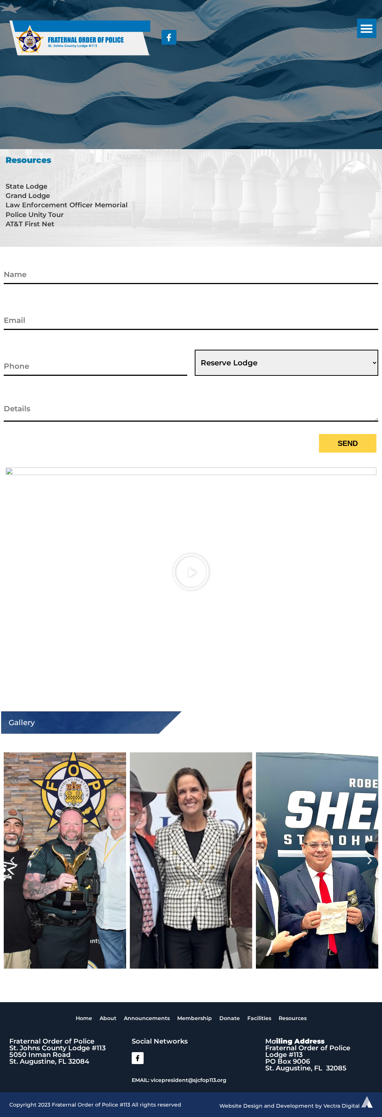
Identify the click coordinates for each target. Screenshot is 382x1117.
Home (84, 1018)
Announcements (147, 1018)
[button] (367, 28)
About (108, 1018)
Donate (229, 1018)
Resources (293, 1018)
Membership (194, 1018)
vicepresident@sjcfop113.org (188, 1080)
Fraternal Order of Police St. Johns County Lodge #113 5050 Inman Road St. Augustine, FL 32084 (57, 1051)
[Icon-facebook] (138, 1058)
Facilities (259, 1018)
